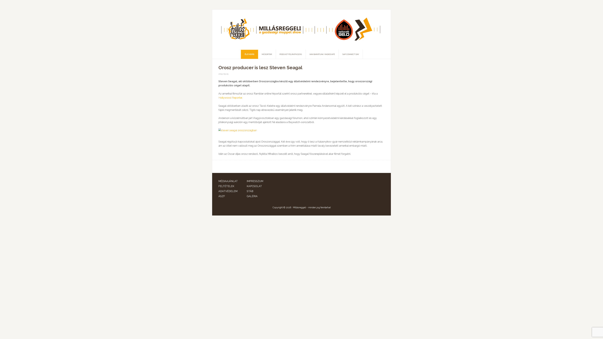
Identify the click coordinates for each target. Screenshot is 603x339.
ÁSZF (221, 196)
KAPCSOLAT (254, 186)
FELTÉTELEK (226, 186)
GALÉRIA (252, 196)
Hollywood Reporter (230, 97)
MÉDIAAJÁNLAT (228, 181)
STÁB (250, 191)
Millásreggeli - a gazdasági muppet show (301, 29)
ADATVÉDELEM (227, 191)
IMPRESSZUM (255, 181)
